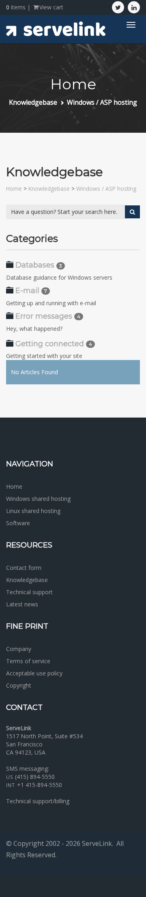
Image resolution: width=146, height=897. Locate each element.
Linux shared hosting (33, 511)
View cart (51, 7)
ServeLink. (97, 843)
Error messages (43, 316)
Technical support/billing (37, 801)
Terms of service (28, 661)
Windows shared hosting (38, 498)
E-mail (27, 290)
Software (18, 523)
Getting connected (49, 343)
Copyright (18, 685)
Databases (34, 265)
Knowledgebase (33, 102)
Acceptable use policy (34, 673)
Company (18, 649)
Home (14, 188)
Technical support (29, 592)
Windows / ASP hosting (102, 102)
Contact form (23, 567)
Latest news (22, 604)
